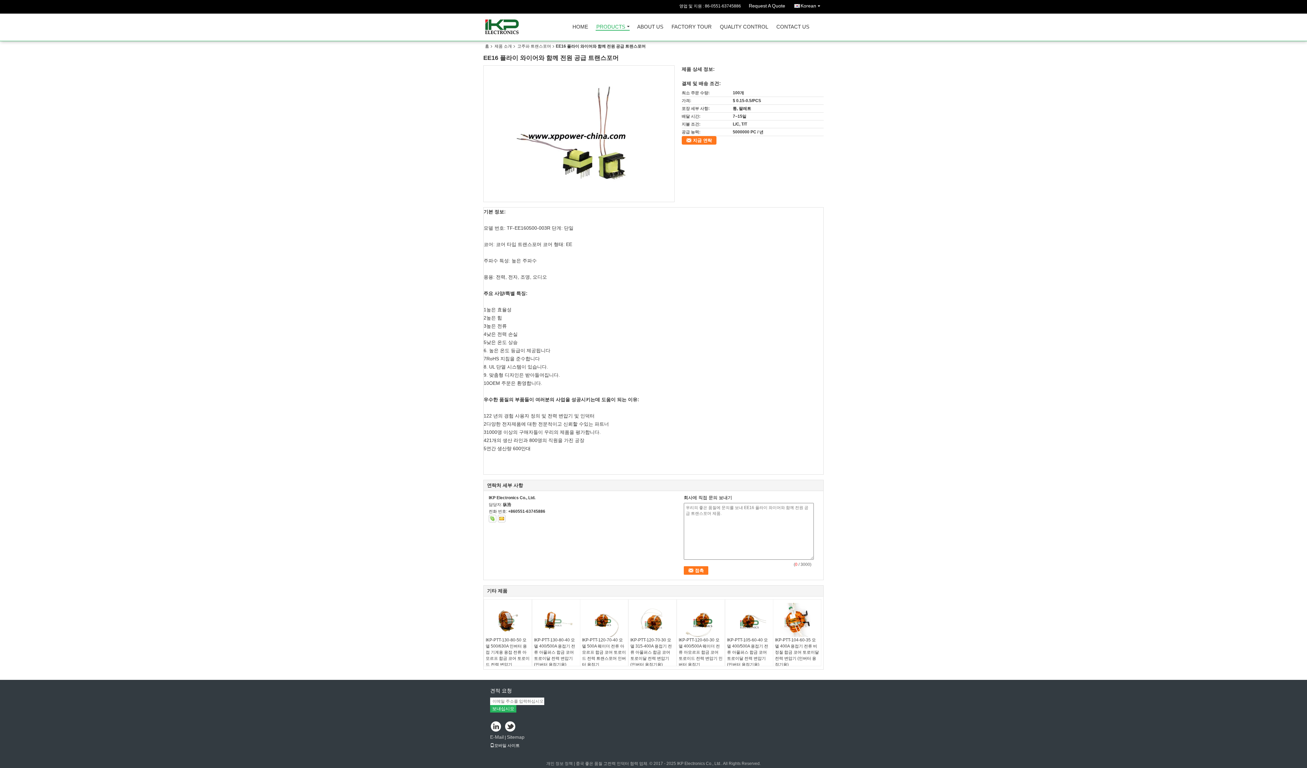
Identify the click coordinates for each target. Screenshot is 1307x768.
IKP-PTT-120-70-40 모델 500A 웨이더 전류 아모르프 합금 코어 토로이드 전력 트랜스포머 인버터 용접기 (604, 652)
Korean (808, 6)
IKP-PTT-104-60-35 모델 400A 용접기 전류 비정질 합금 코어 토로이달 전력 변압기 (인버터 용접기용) (797, 652)
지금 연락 (702, 140)
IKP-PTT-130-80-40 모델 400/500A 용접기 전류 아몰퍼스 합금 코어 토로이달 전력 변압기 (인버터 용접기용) (554, 652)
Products (610, 27)
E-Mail (497, 737)
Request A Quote (767, 6)
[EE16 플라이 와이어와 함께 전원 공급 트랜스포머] (579, 133)
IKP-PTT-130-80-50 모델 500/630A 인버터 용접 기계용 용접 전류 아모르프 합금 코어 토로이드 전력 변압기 (508, 652)
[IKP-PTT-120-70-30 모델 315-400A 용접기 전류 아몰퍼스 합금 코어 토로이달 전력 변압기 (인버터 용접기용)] (652, 620)
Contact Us (792, 27)
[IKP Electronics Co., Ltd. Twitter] (511, 727)
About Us (650, 27)
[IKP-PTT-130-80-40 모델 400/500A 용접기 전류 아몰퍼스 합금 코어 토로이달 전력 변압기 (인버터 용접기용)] (556, 620)
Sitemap (516, 737)
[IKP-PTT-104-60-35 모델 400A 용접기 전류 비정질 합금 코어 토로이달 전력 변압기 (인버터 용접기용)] (797, 620)
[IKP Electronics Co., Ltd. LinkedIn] (496, 727)
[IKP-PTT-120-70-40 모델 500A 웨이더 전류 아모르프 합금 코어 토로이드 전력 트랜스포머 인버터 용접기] (604, 620)
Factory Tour (692, 27)
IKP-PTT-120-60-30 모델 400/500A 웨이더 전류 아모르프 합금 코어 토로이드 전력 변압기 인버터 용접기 (701, 652)
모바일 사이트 (507, 745)
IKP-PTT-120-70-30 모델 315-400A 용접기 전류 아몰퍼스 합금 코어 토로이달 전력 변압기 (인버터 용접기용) (651, 652)
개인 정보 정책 (559, 763)
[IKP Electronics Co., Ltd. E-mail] (501, 518)
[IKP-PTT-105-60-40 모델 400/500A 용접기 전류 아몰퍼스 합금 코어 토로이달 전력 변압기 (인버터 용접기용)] (749, 620)
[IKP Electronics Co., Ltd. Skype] (492, 518)
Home (580, 27)
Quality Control (744, 27)
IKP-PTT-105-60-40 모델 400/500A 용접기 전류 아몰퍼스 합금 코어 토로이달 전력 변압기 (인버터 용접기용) (747, 652)
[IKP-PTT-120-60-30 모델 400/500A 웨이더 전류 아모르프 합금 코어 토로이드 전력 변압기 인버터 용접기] (701, 620)
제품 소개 (503, 46)
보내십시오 (503, 708)
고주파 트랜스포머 (534, 46)
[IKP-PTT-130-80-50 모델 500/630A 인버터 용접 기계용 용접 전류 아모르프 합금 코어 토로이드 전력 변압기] (508, 620)
